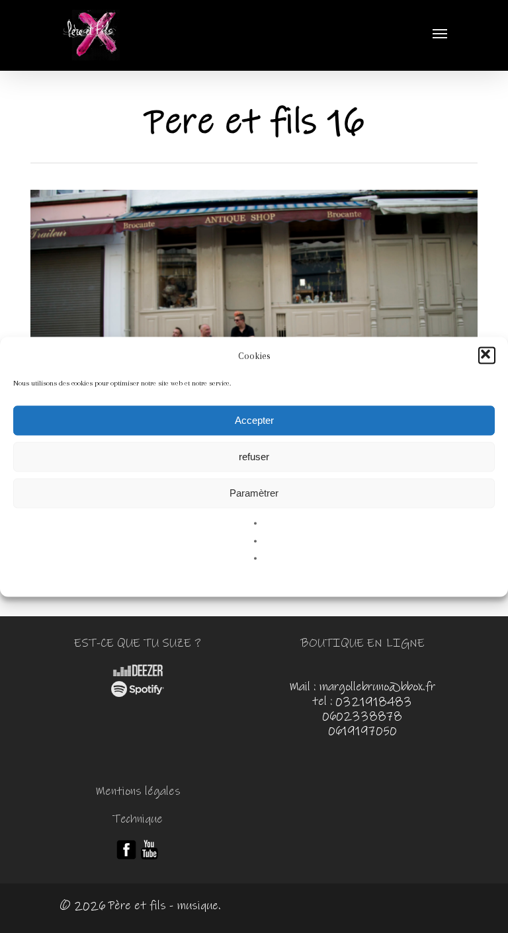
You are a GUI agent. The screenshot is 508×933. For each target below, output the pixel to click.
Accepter (254, 420)
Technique (137, 819)
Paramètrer (254, 493)
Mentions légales (138, 791)
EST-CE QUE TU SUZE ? (137, 643)
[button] (487, 355)
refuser (254, 456)
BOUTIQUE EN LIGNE (362, 643)
